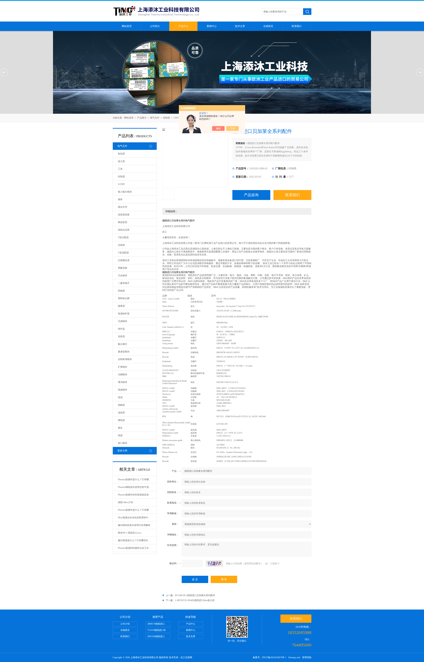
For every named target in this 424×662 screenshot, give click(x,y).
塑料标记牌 (124, 298)
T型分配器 (123, 237)
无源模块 (122, 321)
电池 (120, 397)
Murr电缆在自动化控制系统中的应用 (136, 517)
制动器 (121, 153)
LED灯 (121, 184)
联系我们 (297, 26)
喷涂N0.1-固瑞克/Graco (129, 533)
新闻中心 (212, 26)
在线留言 (268, 26)
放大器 (121, 161)
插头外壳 (122, 207)
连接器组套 (124, 214)
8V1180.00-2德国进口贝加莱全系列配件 (195, 595)
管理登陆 (306, 657)
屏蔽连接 (122, 268)
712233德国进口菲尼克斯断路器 (158, 630)
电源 (120, 435)
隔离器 (121, 306)
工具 (120, 169)
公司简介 (155, 26)
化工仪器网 (186, 657)
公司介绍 (125, 624)
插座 (120, 199)
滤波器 (121, 412)
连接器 (121, 336)
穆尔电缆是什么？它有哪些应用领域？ (137, 540)
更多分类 (122, 450)
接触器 (121, 405)
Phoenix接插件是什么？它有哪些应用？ (137, 479)
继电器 (121, 420)
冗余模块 (122, 275)
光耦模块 (122, 374)
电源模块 (122, 390)
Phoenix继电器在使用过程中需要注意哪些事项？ (137, 487)
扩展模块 (122, 367)
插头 (120, 428)
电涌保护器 (124, 313)
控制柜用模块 (125, 359)
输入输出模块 (125, 192)
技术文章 (240, 26)
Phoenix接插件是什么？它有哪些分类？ (137, 510)
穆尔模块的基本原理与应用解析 (134, 525)
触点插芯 (122, 344)
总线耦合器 (124, 260)
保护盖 (121, 329)
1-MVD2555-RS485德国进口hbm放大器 (194, 600)
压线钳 (121, 245)
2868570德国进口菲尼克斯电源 (158, 624)
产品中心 (183, 26)
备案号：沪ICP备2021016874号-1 (269, 657)
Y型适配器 (123, 252)
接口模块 (122, 443)
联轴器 (121, 291)
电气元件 (154, 118)
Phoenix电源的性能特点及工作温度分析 (137, 548)
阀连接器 (122, 222)
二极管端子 (124, 283)
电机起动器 (124, 230)
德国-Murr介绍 (125, 502)
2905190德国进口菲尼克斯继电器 (158, 636)
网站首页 (127, 26)
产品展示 (141, 118)
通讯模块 (122, 382)
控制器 (166, 118)
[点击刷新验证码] (214, 563)
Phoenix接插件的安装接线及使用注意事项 (137, 494)
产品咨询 (251, 195)
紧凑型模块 (124, 351)
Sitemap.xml (294, 657)
